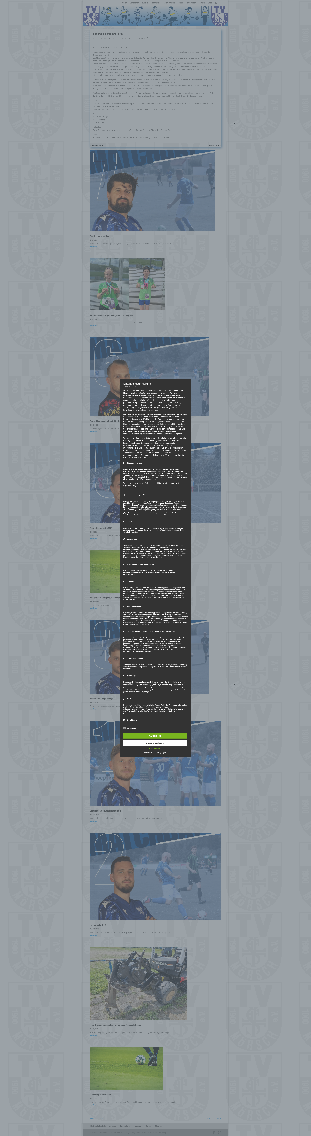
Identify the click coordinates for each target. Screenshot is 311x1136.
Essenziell (131, 728)
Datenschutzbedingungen (155, 753)
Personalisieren (155, 749)
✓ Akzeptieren (154, 736)
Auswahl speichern (155, 743)
